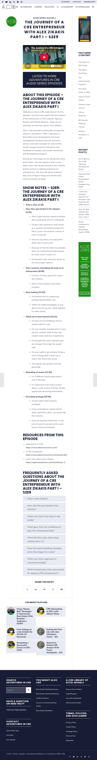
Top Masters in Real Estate (84, 64)
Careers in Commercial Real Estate (46, 704)
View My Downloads (73, 698)
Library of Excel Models (84, 98)
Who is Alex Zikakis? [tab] (37, 498)
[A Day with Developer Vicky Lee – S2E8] (95, 380)
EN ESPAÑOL (65, 2)
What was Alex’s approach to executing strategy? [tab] (41, 560)
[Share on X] (27, 589)
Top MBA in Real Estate (83, 71)
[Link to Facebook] (2, 2)
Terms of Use (70, 736)
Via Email (9, 735)
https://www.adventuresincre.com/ (41, 447)
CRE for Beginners (82, 114)
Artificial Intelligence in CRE (84, 134)
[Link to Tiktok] (18, 2)
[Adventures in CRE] (8, 7)
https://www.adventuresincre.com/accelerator (46, 455)
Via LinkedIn (10, 740)
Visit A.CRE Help (12, 731)
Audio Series (39, 18)
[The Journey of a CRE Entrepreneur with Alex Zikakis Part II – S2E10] (2, 380)
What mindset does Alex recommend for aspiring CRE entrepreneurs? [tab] (45, 571)
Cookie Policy (71, 727)
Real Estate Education (44, 710)
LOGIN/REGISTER (89, 2)
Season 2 (51, 18)
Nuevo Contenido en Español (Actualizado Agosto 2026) (84, 227)
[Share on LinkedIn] (36, 589)
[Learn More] (85, 41)
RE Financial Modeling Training (83, 123)
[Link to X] (14, 2)
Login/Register (71, 694)
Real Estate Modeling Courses (47, 689)
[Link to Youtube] (6, 2)
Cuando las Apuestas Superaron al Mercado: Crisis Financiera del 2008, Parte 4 (84, 198)
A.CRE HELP (77, 2)
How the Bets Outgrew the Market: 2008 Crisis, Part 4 (84, 213)
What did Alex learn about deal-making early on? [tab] (43, 539)
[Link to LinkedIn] (10, 2)
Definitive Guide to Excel (84, 106)
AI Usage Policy (71, 731)
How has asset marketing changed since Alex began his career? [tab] (44, 550)
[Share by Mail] (44, 589)
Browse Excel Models (74, 689)
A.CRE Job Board (42, 698)
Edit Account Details (73, 703)
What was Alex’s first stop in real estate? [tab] (43, 518)
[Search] (93, 7)
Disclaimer (70, 740)
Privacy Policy (71, 722)
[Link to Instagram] (21, 2)
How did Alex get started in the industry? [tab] (42, 507)
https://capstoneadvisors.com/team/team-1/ (46, 462)
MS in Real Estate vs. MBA (84, 90)
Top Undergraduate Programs (84, 81)
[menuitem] (65, 2)
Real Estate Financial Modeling (47, 694)
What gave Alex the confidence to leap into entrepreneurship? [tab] (44, 528)
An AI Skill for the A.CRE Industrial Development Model (84, 164)
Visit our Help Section (16, 709)
